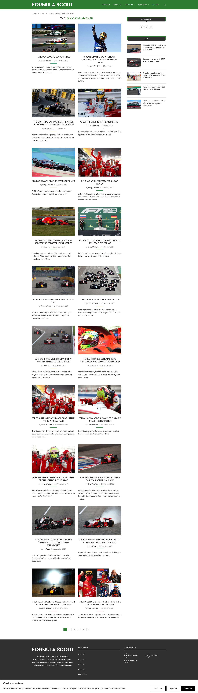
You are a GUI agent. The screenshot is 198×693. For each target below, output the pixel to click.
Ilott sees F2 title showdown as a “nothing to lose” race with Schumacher (53, 542)
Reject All (173, 688)
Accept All (188, 688)
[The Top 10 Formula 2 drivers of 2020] (99, 280)
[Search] (165, 4)
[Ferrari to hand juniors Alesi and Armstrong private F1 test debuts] (53, 221)
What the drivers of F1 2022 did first (100, 122)
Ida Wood (47, 247)
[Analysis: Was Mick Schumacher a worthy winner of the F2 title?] (53, 340)
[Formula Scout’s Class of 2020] (53, 38)
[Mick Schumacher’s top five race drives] (53, 162)
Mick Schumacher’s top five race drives (53, 181)
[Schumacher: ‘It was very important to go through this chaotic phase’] (99, 520)
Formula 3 (117, 5)
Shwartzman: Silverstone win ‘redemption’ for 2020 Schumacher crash (99, 60)
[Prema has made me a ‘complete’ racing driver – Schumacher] (99, 399)
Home (34, 13)
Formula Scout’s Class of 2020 (53, 57)
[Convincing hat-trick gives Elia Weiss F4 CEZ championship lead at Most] (134, 48)
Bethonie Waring (46, 484)
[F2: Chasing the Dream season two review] (99, 162)
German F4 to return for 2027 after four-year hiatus (154, 60)
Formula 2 (106, 5)
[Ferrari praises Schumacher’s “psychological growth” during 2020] (99, 340)
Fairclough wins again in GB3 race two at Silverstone (154, 88)
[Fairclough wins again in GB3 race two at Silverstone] (134, 90)
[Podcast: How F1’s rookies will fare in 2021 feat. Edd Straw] (99, 221)
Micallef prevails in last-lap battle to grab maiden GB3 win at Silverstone (154, 75)
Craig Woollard (95, 66)
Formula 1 (81, 654)
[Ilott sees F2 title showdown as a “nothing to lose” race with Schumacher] (53, 520)
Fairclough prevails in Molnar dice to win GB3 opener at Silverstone (154, 103)
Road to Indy (142, 5)
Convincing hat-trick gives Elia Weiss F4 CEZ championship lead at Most (154, 47)
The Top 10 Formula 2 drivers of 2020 (100, 299)
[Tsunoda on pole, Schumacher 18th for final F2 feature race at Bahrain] (53, 583)
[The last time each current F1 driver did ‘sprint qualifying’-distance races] (53, 103)
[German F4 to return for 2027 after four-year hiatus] (134, 62)
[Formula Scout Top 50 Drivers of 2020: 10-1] (53, 280)
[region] (99, 686)
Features (155, 5)
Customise (158, 688)
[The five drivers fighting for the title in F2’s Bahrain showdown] (99, 583)
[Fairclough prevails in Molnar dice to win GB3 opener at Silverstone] (134, 104)
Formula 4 (129, 5)
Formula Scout (46, 61)
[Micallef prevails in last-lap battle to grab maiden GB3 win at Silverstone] (134, 76)
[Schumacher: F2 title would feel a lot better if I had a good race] (53, 458)
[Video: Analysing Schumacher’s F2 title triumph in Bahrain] (53, 399)
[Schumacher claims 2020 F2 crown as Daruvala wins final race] (99, 458)
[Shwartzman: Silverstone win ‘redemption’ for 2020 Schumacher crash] (99, 38)
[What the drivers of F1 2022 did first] (99, 103)
